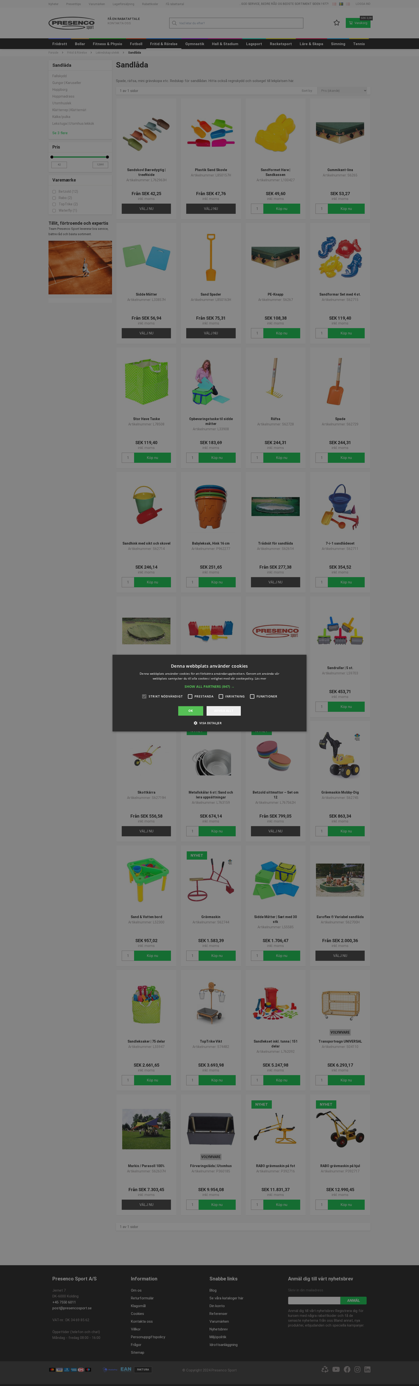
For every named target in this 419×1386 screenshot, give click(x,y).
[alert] (209, 693)
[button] (209, 686)
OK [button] (190, 711)
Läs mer (260, 678)
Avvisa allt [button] (223, 711)
